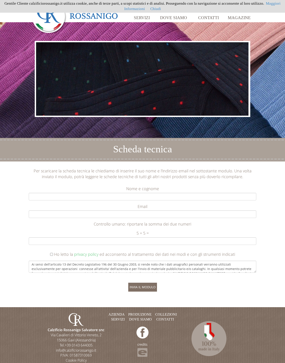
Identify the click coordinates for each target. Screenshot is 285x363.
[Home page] (75, 16)
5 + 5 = (142, 233)
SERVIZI (142, 17)
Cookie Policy (76, 360)
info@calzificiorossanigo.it (76, 350)
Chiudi (155, 9)
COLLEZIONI (166, 314)
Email (142, 206)
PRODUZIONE (140, 314)
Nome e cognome (142, 188)
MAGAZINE (239, 17)
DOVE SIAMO (173, 17)
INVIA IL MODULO (143, 287)
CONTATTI (208, 17)
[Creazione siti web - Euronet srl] (142, 349)
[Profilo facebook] (142, 332)
